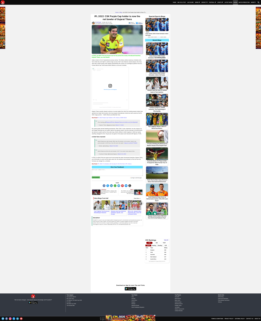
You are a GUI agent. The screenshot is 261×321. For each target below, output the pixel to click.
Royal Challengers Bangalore (138, 307)
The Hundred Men (71, 305)
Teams (148, 245)
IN (18, 318)
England (133, 302)
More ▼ (253, 2)
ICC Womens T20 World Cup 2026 (74, 300)
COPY (130, 185)
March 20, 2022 (122, 154)
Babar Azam (177, 300)
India (133, 296)
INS (10, 318)
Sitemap (220, 302)
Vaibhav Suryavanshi (179, 308)
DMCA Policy (221, 296)
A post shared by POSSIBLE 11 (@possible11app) (110, 107)
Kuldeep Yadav (178, 305)
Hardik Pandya (178, 302)
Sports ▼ (220, 2)
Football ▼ (212, 2)
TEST (164, 242)
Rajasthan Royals (135, 305)
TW (108, 185)
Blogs (235, 2)
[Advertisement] (130, 8)
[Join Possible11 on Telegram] (139, 23)
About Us (257, 318)
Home (174, 2)
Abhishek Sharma (179, 303)
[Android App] (33, 304)
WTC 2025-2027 (70, 298)
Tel (3, 318)
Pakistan (133, 303)
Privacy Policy (229, 318)
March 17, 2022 (120, 125)
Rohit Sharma (178, 298)
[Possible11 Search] (258, 2)
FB (104, 185)
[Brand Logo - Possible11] (33, 298)
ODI (157, 242)
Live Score (190, 2)
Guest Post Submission (223, 298)
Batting (154, 245)
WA (115, 185)
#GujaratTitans (118, 122)
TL (119, 185)
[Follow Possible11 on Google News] (131, 23)
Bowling (160, 245)
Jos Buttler (177, 307)
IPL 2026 (69, 302)
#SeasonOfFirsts (110, 122)
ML (126, 185)
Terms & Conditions (217, 318)
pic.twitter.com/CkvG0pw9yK (130, 122)
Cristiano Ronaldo (179, 310)
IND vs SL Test (182, 2)
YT (21, 318)
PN (122, 185)
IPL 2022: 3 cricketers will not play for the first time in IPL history (114, 164)
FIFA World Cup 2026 (71, 303)
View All (166, 240)
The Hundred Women (71, 296)
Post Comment (96, 177)
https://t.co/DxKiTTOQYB (130, 143)
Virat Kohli (177, 296)
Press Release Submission (224, 300)
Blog (121, 12)
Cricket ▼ (204, 2)
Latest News (228, 2)
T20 (149, 242)
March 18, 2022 (114, 146)
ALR (166, 245)
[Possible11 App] (130, 290)
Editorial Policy (240, 318)
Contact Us (249, 318)
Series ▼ (197, 2)
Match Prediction (244, 2)
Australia (133, 298)
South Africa (134, 300)
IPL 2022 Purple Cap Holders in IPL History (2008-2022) (112, 117)
